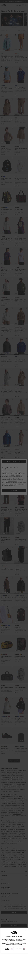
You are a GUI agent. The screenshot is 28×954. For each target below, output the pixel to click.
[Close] (25, 931)
